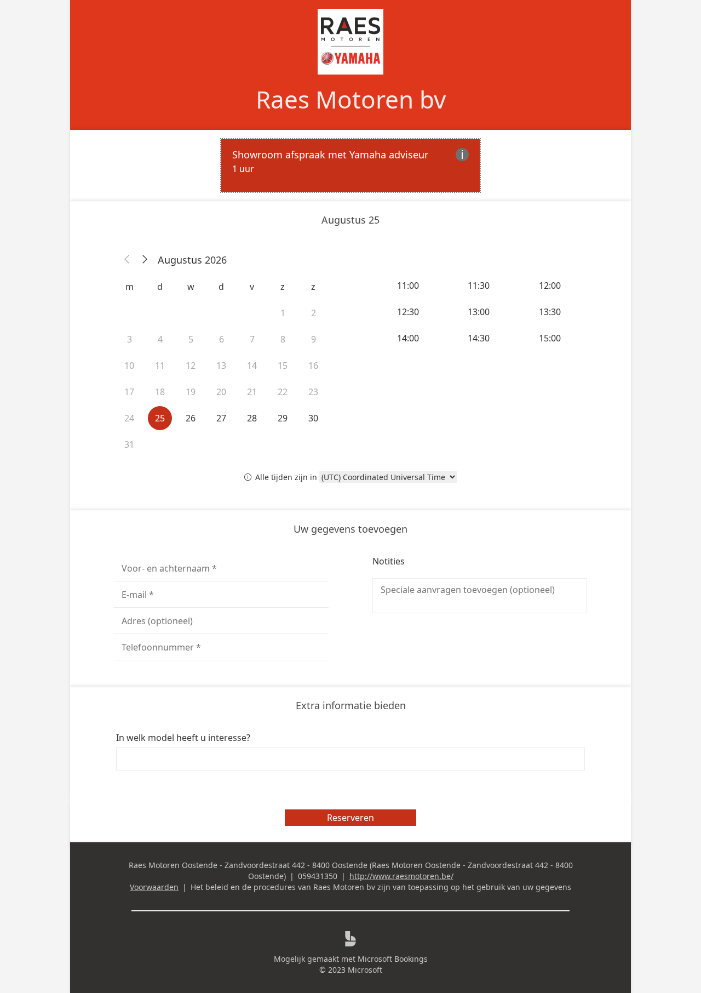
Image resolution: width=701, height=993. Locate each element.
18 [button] (160, 392)
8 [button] (282, 339)
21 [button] (252, 392)
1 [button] (282, 313)
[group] (479, 311)
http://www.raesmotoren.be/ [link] (401, 876)
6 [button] (221, 339)
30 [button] (313, 418)
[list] (350, 165)
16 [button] (313, 365)
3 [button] (129, 339)
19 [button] (191, 392)
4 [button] (160, 339)
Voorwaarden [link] (154, 887)
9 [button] (313, 339)
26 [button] (191, 418)
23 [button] (313, 392)
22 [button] (283, 392)
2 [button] (313, 313)
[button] (127, 259)
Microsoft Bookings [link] (393, 959)
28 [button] (252, 418)
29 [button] (283, 418)
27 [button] (221, 418)
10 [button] (129, 365)
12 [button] (191, 365)
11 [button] (160, 365)
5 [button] (190, 339)
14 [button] (252, 365)
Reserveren (350, 818)
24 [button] (129, 418)
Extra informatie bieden (351, 705)
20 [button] (221, 392)
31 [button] (129, 444)
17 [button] (129, 392)
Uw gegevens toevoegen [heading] (350, 528)
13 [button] (221, 365)
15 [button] (283, 365)
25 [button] (160, 418)
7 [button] (252, 339)
